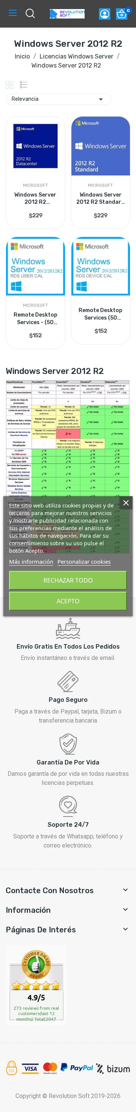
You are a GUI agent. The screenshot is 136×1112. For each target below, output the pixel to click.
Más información (31, 561)
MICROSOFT (35, 185)
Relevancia (58, 99)
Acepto (68, 601)
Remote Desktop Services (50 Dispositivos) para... (100, 314)
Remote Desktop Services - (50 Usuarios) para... (35, 319)
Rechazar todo (68, 580)
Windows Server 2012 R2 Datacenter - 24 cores (35, 199)
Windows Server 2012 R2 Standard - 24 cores (100, 199)
